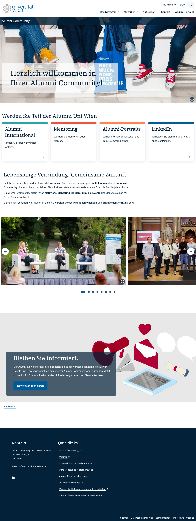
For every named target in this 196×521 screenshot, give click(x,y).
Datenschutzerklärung (142, 517)
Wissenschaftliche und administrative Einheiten (80, 489)
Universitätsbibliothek (70, 482)
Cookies (190, 517)
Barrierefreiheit (163, 517)
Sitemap (124, 517)
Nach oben (10, 406)
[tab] (83, 292)
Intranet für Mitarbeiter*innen (74, 476)
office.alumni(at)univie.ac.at (33, 466)
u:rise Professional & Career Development (80, 495)
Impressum (178, 517)
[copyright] (192, 99)
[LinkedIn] (13, 478)
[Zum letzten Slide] (5, 251)
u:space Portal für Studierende (74, 463)
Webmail (63, 457)
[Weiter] (190, 251)
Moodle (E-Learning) (69, 450)
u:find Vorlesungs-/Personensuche (76, 469)
